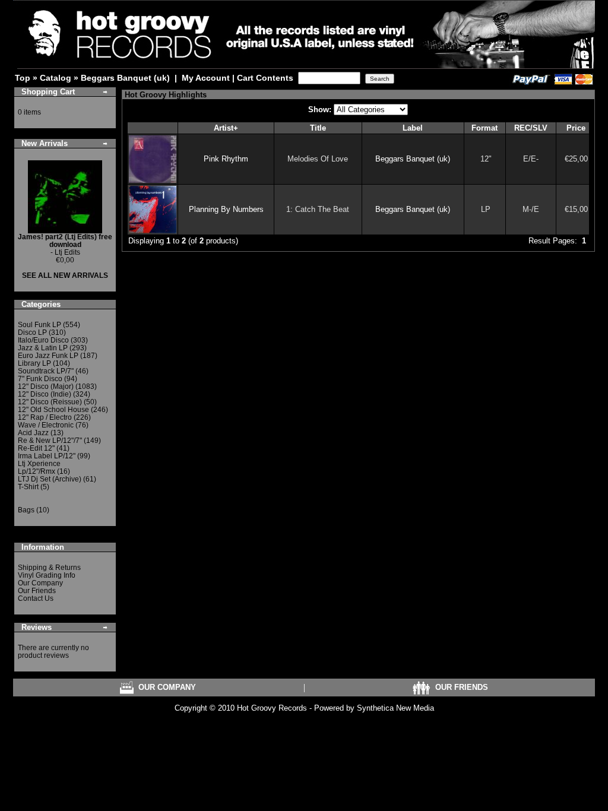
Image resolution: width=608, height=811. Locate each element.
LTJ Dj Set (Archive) (49, 479)
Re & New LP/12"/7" (50, 440)
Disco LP (32, 332)
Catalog (55, 78)
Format (484, 127)
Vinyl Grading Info (46, 575)
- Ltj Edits (65, 244)
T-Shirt (28, 487)
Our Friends (37, 591)
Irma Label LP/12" (46, 456)
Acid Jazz (33, 433)
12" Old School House (53, 410)
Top (22, 78)
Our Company (40, 583)
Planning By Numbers (226, 209)
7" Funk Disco (40, 379)
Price (575, 127)
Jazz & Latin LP (43, 348)
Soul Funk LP (39, 325)
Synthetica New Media (395, 708)
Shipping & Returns (49, 567)
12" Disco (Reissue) (50, 402)
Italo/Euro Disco (43, 340)
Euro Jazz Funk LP (48, 355)
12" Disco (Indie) (44, 394)
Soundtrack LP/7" (46, 371)
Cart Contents (265, 78)
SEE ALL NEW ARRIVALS (65, 275)
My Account (206, 78)
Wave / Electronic (46, 425)
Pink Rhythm (226, 158)
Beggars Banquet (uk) (125, 78)
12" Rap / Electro (45, 417)
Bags (26, 510)
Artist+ (226, 127)
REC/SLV (530, 127)
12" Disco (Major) (46, 386)
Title (318, 127)
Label (413, 127)
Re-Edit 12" (36, 448)
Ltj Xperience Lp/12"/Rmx (39, 468)
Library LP (34, 363)
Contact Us (35, 598)
